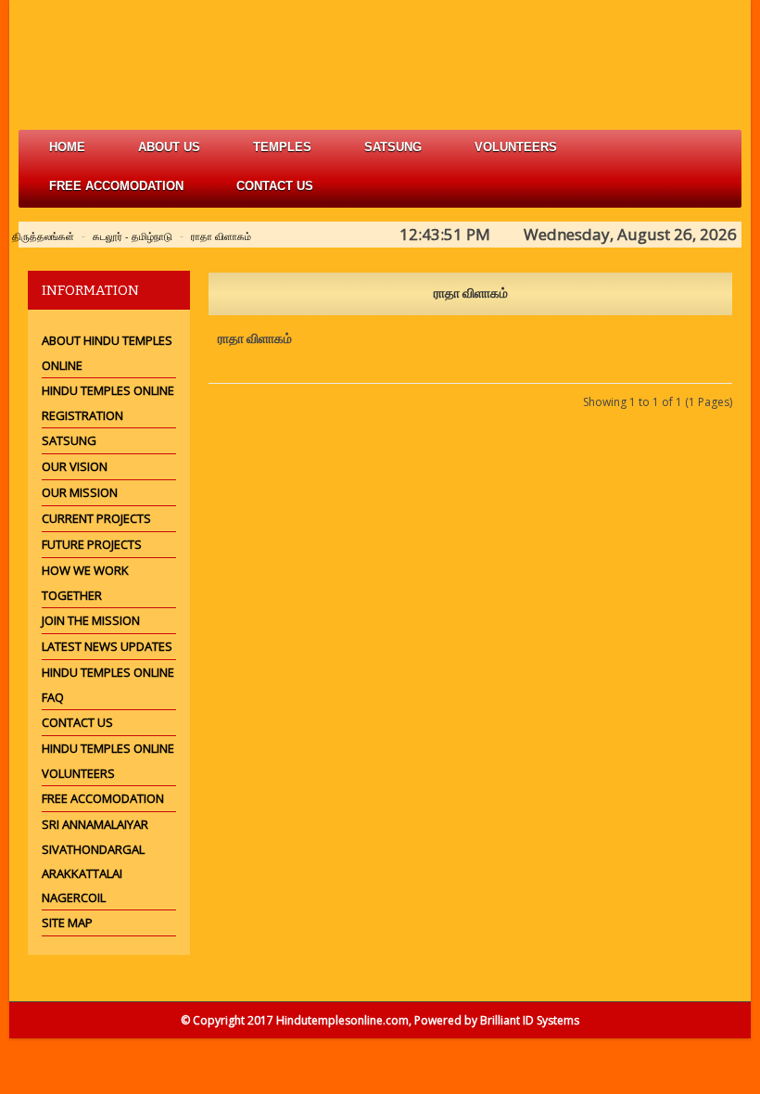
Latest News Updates (107, 646)
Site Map (67, 922)
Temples (282, 147)
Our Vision (75, 466)
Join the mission (91, 620)
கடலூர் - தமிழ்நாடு (132, 236)
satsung (393, 147)
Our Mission (80, 492)
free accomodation (116, 186)
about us (169, 147)
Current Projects (96, 518)
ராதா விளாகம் (221, 236)
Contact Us (274, 186)
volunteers (516, 147)
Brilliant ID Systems (529, 1020)
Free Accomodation (103, 798)
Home (67, 147)
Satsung (69, 440)
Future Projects (92, 544)
